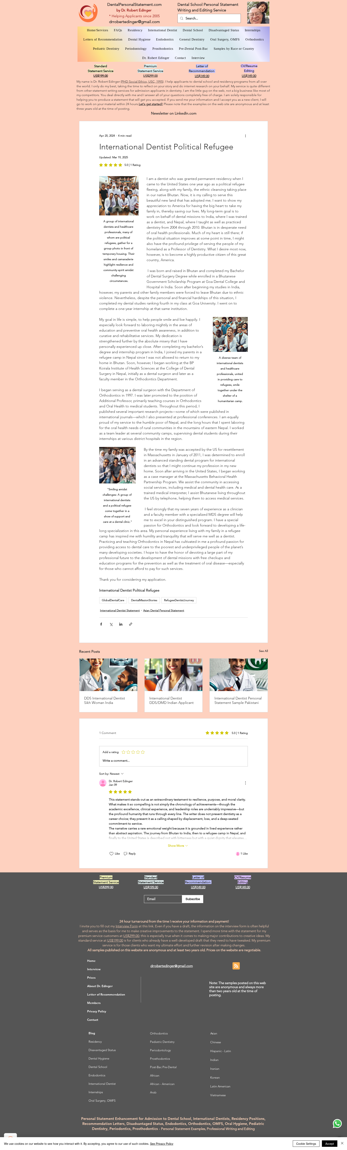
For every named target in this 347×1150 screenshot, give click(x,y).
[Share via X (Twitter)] (111, 624)
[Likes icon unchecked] (111, 853)
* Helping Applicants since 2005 (134, 16)
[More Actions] (245, 783)
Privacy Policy (96, 1011)
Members (94, 1003)
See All (263, 651)
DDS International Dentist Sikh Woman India (104, 700)
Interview (94, 969)
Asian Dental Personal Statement (163, 610)
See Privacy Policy (161, 1144)
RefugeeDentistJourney (179, 600)
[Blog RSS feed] (236, 966)
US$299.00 (131, 936)
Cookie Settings (306, 1144)
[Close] (342, 1143)
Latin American (220, 1086)
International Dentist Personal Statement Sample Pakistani (238, 700)
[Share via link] (131, 624)
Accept (329, 1144)
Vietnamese (218, 1095)
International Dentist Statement (120, 610)
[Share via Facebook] (101, 624)
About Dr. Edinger (100, 986)
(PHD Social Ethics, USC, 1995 (142, 81)
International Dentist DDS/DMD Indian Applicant (171, 700)
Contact (92, 1020)
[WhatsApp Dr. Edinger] (337, 1123)
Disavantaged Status (102, 1050)
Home (91, 961)
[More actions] (245, 135)
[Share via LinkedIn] (121, 624)
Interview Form (127, 926)
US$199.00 (115, 940)
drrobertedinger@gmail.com (134, 21)
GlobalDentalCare (113, 600)
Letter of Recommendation (106, 994)
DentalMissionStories (144, 600)
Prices (91, 977)
